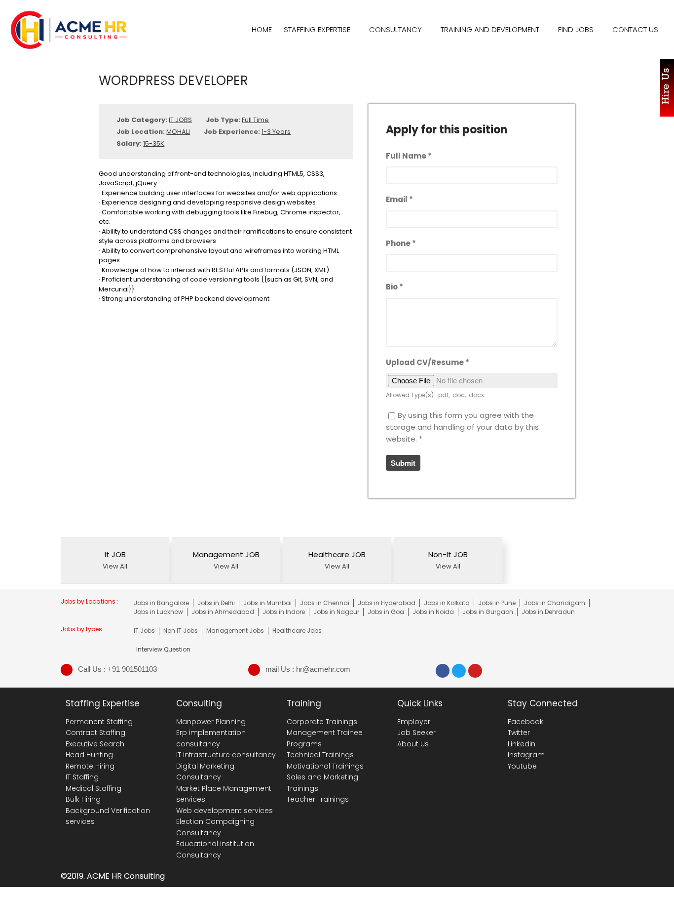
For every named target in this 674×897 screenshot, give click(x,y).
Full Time (255, 119)
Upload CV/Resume (427, 362)
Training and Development (490, 29)
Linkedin (521, 744)
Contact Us (635, 29)
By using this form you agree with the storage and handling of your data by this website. (462, 427)
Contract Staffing (95, 732)
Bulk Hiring (83, 799)
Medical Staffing (93, 788)
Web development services (224, 810)
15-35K (153, 143)
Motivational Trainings (325, 766)
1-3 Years (276, 131)
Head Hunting (89, 755)
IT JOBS (180, 119)
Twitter (519, 732)
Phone (401, 243)
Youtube (522, 766)
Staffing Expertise (317, 29)
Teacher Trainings (318, 799)
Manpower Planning (211, 722)
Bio (394, 287)
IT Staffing (82, 777)
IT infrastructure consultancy (226, 755)
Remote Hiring (90, 766)
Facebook (525, 722)
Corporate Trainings (322, 722)
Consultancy (395, 29)
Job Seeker (416, 732)
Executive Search (95, 744)
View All (115, 566)
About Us (413, 744)
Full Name (409, 156)
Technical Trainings (320, 755)
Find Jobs (576, 29)
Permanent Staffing (99, 722)
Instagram (526, 755)
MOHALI (178, 131)
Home (262, 29)
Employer (413, 722)
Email (399, 199)
